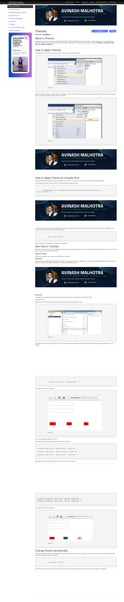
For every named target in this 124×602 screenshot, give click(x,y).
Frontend (84, 2)
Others (91, 2)
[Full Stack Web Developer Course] (20, 55)
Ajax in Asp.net (14, 15)
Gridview (12, 21)
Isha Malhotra (47, 34)
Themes (12, 24)
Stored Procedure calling (17, 27)
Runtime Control (15, 9)
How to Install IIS (15, 30)
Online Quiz (112, 2)
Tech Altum (112, 31)
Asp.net (77, 2)
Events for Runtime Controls (18, 12)
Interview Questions (101, 2)
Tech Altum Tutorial (16, 2)
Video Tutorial (69, 2)
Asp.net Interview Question (99, 31)
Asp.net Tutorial (14, 6)
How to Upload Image (16, 18)
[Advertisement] (76, 361)
